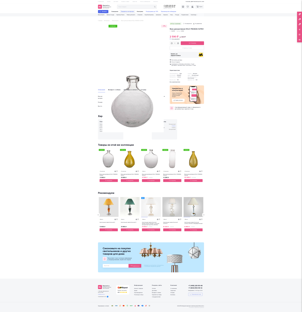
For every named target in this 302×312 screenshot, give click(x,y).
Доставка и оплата (131, 90)
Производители (138, 292)
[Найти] (155, 7)
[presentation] (98, 214)
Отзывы (143, 90)
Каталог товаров (138, 288)
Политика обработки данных (196, 307)
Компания (173, 285)
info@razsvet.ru (101, 294)
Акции (135, 290)
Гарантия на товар (156, 294)
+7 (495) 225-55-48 (169, 5)
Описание (101, 90)
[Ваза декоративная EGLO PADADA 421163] (133, 102)
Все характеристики (175, 82)
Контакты (172, 294)
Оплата (154, 288)
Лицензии (173, 290)
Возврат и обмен (114, 90)
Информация (138, 285)
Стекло (174, 126)
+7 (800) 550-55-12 (169, 7)
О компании (173, 288)
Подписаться (135, 266)
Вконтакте (107, 296)
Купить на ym (201, 55)
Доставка (154, 290)
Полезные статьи (138, 294)
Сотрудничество (156, 297)
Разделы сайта (157, 285)
